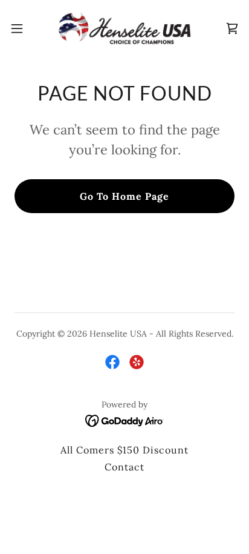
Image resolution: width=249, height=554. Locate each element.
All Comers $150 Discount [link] (124, 450)
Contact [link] (124, 467)
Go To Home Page (124, 196)
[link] (124, 28)
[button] (22, 28)
